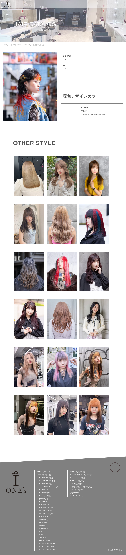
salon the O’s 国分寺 (46, 514)
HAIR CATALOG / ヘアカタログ (80, 475)
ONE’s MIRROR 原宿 (46, 478)
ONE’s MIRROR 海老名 (47, 481)
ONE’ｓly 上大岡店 (45, 496)
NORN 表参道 (43, 528)
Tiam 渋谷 (42, 526)
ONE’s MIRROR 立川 (46, 484)
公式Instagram (74, 493)
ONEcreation (43, 502)
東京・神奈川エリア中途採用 (82, 487)
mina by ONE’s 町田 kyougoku (49, 487)
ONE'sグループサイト (77, 496)
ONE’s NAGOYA (44, 505)
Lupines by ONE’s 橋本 (46, 546)
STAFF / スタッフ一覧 (77, 472)
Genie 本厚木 (43, 537)
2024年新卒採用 (77, 484)
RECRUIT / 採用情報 (77, 481)
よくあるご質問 (77, 490)
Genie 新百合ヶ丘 (45, 540)
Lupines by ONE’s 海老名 (47, 543)
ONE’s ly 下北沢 (44, 490)
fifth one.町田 (43, 522)
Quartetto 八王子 (44, 499)
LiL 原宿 (41, 531)
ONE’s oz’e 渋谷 (44, 516)
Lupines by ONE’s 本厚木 (47, 549)
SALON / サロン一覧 (44, 475)
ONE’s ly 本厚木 (44, 493)
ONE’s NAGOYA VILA (46, 508)
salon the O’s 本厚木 (46, 510)
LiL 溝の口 (42, 534)
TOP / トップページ (44, 472)
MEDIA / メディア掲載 (77, 478)
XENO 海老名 (43, 520)
